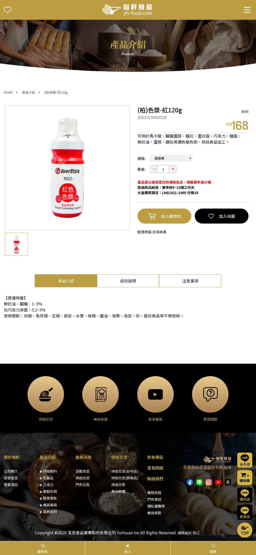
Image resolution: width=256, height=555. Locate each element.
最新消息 (84, 457)
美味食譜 (118, 491)
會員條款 (154, 512)
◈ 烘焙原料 (48, 471)
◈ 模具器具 (48, 504)
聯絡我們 (155, 479)
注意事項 (190, 281)
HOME (8, 92)
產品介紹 (28, 92)
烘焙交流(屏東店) (124, 477)
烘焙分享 (118, 484)
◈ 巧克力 (47, 484)
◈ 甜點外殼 (48, 491)
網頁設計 (185, 532)
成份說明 (128, 281)
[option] (67, 168)
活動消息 (83, 471)
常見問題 (155, 468)
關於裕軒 (12, 457)
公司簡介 (11, 471)
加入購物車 (171, 216)
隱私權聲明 (156, 506)
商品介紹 (66, 281)
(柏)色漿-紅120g (56, 92)
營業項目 (11, 484)
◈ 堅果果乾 (48, 498)
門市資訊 (154, 499)
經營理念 (11, 477)
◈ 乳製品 (47, 477)
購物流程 (154, 492)
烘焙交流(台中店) (124, 471)
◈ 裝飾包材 (48, 511)
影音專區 (155, 457)
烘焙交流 (83, 477)
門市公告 (83, 484)
